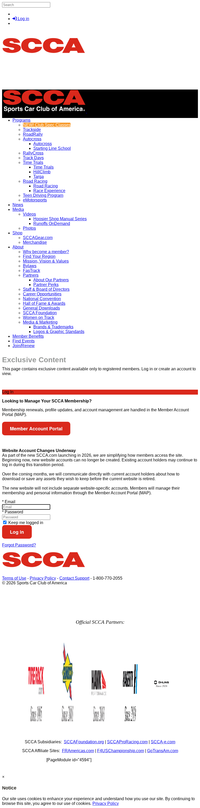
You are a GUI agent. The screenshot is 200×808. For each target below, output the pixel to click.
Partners (31, 275)
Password (12, 512)
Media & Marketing (40, 322)
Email (8, 502)
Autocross (32, 139)
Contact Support (74, 578)
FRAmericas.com (78, 750)
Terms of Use (14, 578)
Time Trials (33, 162)
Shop (17, 233)
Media (18, 209)
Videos (29, 214)
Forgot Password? (19, 545)
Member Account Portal (36, 428)
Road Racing (35, 181)
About (17, 247)
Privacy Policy (43, 578)
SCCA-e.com (163, 742)
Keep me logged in (25, 522)
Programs (21, 120)
